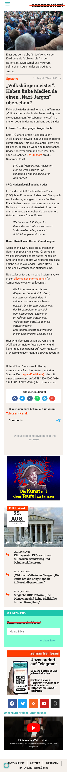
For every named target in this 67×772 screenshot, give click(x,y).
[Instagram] (55, 703)
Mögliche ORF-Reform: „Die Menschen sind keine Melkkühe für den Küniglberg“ (35, 598)
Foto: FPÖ (10, 72)
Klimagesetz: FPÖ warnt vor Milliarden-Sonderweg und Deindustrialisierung (33, 558)
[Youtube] (44, 703)
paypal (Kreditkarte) (32, 374)
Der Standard (35, 155)
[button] (7, 4)
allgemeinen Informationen (30, 278)
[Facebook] (12, 703)
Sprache (12, 78)
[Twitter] (22, 703)
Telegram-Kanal (16, 413)
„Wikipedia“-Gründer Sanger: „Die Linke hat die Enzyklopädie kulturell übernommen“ (36, 578)
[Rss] (33, 703)
